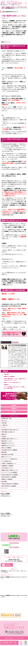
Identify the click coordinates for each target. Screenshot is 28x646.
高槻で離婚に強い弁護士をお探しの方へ (10, 429)
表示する (7, 42)
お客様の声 (14, 408)
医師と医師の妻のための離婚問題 (9, 477)
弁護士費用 (6, 374)
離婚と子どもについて (6, 456)
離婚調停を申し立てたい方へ (8, 443)
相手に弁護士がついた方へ (7, 468)
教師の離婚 (4, 481)
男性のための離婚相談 (6, 447)
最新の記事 (16, 342)
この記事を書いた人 (7, 342)
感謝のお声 (4, 434)
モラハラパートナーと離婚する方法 (9, 459)
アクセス (4, 427)
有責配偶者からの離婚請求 (7, 465)
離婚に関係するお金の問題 (7, 454)
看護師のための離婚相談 (9, 376)
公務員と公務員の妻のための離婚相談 (10, 483)
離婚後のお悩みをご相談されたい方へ (10, 470)
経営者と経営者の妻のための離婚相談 (10, 474)
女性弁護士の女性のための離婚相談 (9, 450)
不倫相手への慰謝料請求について (9, 463)
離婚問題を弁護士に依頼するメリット (10, 438)
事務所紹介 (6, 384)
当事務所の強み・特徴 (6, 418)
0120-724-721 (16, 632)
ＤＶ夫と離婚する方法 (6, 461)
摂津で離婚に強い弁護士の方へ (8, 431)
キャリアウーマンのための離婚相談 (9, 472)
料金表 (14, 411)
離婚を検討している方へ (7, 441)
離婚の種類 (4, 452)
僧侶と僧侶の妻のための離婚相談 (9, 486)
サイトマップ (5, 488)
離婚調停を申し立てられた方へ (8, 445)
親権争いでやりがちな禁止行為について (12, 382)
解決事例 (14, 405)
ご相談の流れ (5, 425)
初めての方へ (5, 420)
